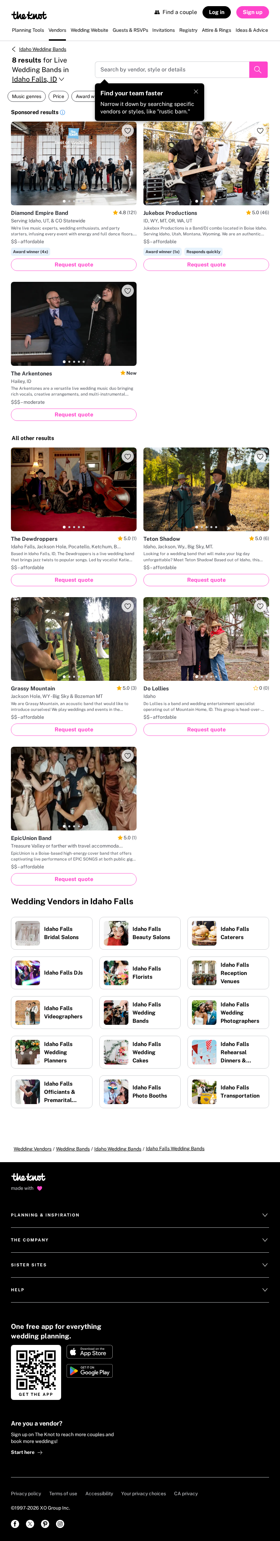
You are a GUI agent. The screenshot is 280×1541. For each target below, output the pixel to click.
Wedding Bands (73, 1149)
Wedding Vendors (33, 1149)
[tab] (64, 201)
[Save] (128, 130)
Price (58, 96)
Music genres (26, 96)
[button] (62, 113)
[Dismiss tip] (196, 91)
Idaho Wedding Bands (42, 49)
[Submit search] (258, 69)
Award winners (92, 96)
